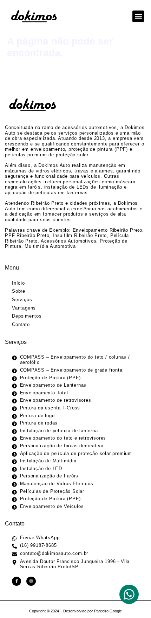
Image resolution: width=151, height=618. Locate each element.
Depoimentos (27, 316)
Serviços (22, 299)
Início (18, 283)
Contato (21, 324)
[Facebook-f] (16, 581)
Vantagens (24, 308)
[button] (138, 16)
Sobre (18, 291)
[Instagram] (30, 581)
